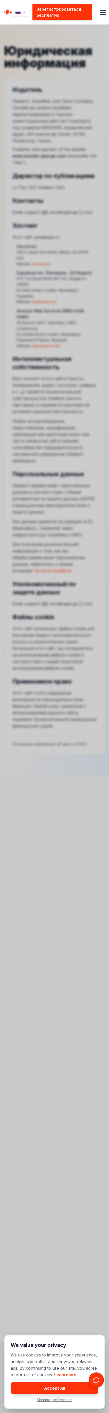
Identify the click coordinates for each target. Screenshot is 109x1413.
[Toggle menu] (100, 12)
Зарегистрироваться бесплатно (59, 12)
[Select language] (20, 12)
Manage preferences (54, 1400)
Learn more (65, 1374)
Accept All (54, 1388)
